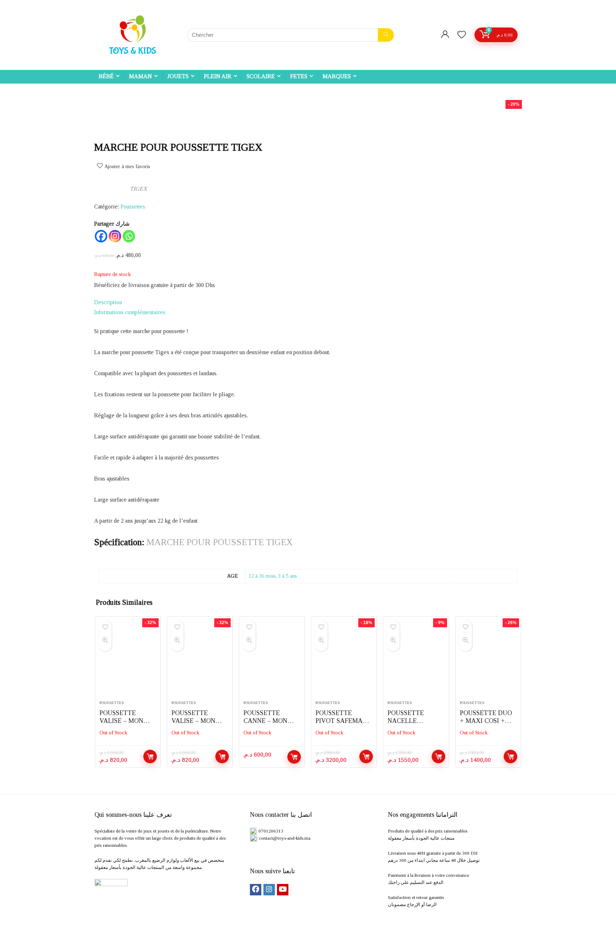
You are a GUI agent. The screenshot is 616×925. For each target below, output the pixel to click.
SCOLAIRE (261, 76)
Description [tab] (108, 302)
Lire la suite (150, 756)
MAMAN (140, 76)
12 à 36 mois (262, 576)
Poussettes (132, 206)
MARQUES (337, 76)
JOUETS (178, 76)
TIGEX (138, 189)
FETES (298, 76)
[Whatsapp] (129, 236)
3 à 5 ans (287, 576)
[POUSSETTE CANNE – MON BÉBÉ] (271, 662)
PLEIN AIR (217, 76)
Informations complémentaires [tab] (129, 312)
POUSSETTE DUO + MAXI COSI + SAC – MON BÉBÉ (486, 720)
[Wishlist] (461, 35)
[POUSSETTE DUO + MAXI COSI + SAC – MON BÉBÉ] (488, 662)
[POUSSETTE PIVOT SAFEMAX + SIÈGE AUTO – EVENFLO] (343, 662)
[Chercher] (386, 35)
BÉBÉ (106, 76)
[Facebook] (101, 236)
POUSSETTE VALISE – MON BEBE (121, 720)
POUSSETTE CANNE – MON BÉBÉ (265, 720)
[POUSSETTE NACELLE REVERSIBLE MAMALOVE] (415, 662)
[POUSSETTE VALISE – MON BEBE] (127, 662)
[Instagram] (115, 236)
